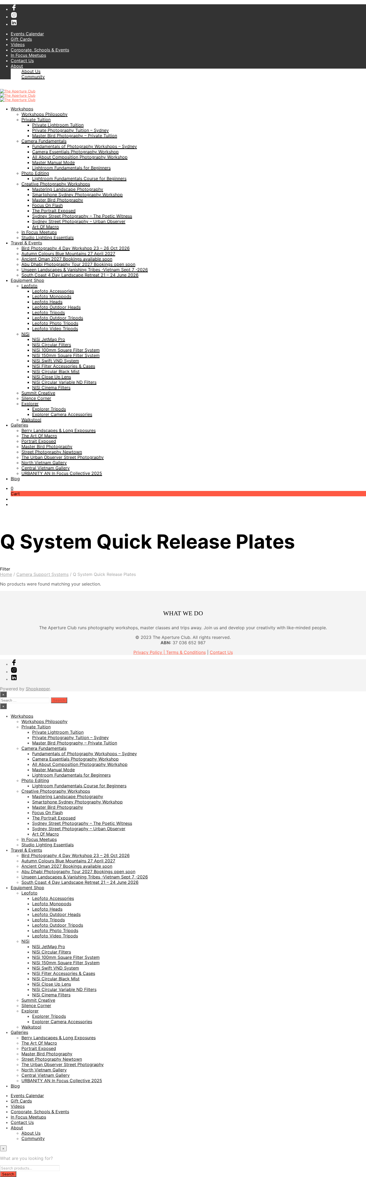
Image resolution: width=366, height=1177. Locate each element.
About (17, 66)
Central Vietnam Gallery (45, 468)
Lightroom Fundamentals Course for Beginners (79, 178)
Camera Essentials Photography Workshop (75, 151)
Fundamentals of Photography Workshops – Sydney (84, 146)
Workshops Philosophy (44, 114)
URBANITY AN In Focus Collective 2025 (61, 473)
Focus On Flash (47, 205)
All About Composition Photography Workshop (80, 157)
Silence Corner (36, 398)
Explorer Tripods (49, 409)
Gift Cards (21, 39)
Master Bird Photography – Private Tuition (74, 135)
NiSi (25, 334)
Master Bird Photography (57, 200)
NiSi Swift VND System (55, 360)
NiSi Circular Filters (51, 344)
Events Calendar (27, 33)
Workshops (22, 108)
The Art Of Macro (39, 435)
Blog (15, 478)
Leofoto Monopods (51, 296)
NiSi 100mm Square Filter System (66, 350)
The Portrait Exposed (54, 210)
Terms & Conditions (186, 652)
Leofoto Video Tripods (55, 328)
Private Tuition (36, 119)
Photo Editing (35, 173)
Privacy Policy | (149, 652)
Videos (18, 44)
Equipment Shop (27, 280)
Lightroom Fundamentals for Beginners (71, 167)
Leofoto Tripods (48, 312)
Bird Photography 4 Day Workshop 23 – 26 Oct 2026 (75, 248)
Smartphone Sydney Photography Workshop (77, 194)
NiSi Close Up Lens (51, 376)
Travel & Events (26, 242)
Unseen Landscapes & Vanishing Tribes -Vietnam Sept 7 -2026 (84, 269)
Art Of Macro (45, 226)
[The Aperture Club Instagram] (14, 16)
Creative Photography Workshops (55, 184)
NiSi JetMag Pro (48, 339)
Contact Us (22, 60)
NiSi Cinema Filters (51, 387)
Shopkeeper (38, 688)
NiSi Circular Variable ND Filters (64, 382)
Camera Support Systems (42, 574)
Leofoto (29, 285)
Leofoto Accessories (53, 291)
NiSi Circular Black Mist (56, 371)
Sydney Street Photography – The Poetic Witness (82, 216)
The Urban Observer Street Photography (62, 457)
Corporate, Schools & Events (40, 50)
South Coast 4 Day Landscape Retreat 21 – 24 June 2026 (80, 275)
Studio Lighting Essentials (47, 237)
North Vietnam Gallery (44, 462)
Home (6, 574)
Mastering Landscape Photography (67, 189)
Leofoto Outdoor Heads (56, 307)
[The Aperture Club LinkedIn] (14, 24)
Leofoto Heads (47, 301)
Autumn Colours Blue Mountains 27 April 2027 (68, 253)
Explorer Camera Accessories (62, 414)
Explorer (30, 403)
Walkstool (31, 419)
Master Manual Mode (53, 162)
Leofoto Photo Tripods (55, 323)
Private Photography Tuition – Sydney (70, 130)
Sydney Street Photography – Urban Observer (78, 221)
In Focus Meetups (28, 55)
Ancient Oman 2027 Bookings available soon (66, 259)
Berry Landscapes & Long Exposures (58, 430)
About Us (30, 71)
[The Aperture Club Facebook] (14, 9)
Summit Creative (38, 393)
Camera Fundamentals (43, 141)
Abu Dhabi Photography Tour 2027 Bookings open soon (78, 264)
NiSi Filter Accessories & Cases (63, 366)
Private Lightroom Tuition (58, 125)
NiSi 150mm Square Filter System (66, 355)
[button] (12, 488)
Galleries (19, 425)
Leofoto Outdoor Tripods (57, 318)
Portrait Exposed (38, 441)
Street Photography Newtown (51, 452)
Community (33, 76)
